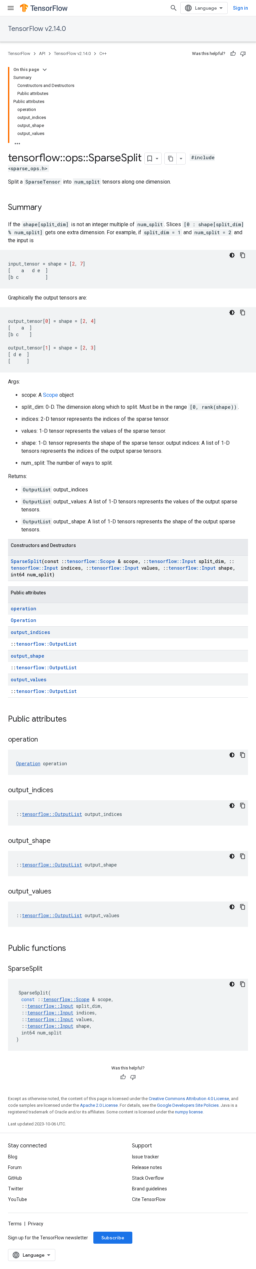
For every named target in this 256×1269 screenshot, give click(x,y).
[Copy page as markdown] (171, 158)
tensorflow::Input (172, 561)
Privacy (35, 1223)
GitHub (15, 1178)
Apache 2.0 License (99, 1105)
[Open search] (174, 8)
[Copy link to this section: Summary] (48, 208)
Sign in (240, 8)
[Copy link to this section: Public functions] (72, 949)
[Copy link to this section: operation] (44, 740)
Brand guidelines (149, 1188)
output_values (28, 679)
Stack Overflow (148, 1178)
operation (23, 608)
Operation (23, 620)
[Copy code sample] (242, 255)
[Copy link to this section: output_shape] (57, 841)
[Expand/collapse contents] (45, 70)
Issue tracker (145, 1156)
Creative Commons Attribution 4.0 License (189, 1098)
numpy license (189, 1111)
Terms (15, 1223)
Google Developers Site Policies (188, 1105)
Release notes (147, 1167)
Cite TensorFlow (149, 1199)
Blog (12, 1156)
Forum (15, 1167)
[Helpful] (233, 54)
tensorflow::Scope (91, 561)
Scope (50, 395)
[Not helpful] (243, 54)
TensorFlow (19, 53)
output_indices (30, 632)
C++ (103, 53)
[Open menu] (10, 8)
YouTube (17, 1199)
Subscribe (112, 1238)
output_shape (27, 656)
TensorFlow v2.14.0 (37, 29)
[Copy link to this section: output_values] (58, 892)
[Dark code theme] (232, 255)
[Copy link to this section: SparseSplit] (49, 969)
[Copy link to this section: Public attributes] (73, 720)
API (42, 53)
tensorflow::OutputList (46, 644)
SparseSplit (26, 561)
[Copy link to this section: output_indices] (60, 791)
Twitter (15, 1188)
